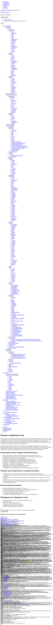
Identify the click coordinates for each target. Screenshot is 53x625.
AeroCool (14, 193)
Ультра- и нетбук (13, 151)
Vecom (13, 208)
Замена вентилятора (11, 397)
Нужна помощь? (7, 25)
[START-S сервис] (5, 12)
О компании (6, 4)
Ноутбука (11, 113)
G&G (13, 83)
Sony (13, 37)
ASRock (13, 195)
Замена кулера (15, 150)
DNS (13, 38)
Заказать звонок (4, 17)
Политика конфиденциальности (20, 604)
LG (12, 258)
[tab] (26, 517)
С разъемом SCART (16, 332)
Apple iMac (14, 130)
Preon (13, 217)
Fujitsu (13, 251)
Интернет (11, 371)
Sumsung (14, 120)
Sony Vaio (14, 111)
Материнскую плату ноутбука (13, 404)
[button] (4, 517)
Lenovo (13, 50)
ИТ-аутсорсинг (6, 419)
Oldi (13, 203)
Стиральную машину (14, 343)
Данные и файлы (7, 422)
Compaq (13, 43)
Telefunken (14, 304)
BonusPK (14, 219)
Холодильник (12, 337)
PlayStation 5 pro (15, 291)
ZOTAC (13, 209)
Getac (13, 237)
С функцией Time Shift (17, 335)
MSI (13, 35)
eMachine (14, 225)
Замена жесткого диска (11, 398)
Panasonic (14, 256)
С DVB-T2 (14, 323)
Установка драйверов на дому (19, 354)
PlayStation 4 (14, 292)
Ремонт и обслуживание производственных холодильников (26, 339)
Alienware (14, 187)
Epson (13, 81)
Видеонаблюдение (13, 366)
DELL (13, 250)
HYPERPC (14, 201)
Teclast (13, 140)
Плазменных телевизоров (18, 314)
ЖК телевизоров (15, 312)
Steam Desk (14, 287)
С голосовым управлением (18, 324)
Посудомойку (12, 341)
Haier (13, 233)
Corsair (13, 197)
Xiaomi (13, 232)
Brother (13, 78)
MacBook (14, 75)
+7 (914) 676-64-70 (7, 19)
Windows (11, 360)
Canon (13, 80)
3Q (12, 239)
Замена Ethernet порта (17, 141)
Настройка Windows (16, 362)
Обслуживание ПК (10, 420)
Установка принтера (11, 414)
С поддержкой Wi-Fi (16, 327)
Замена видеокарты (10, 393)
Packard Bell (14, 46)
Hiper (13, 133)
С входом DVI (15, 333)
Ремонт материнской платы (18, 148)
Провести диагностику (11, 93)
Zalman (13, 213)
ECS (13, 199)
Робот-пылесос (12, 348)
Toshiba (13, 45)
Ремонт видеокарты (10, 401)
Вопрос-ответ (6, 2)
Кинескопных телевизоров (18, 318)
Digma (13, 229)
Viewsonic (14, 261)
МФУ (10, 266)
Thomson (14, 306)
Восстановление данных (12, 423)
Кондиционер (12, 344)
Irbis (13, 220)
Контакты (5, 7)
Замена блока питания (17, 144)
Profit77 (13, 204)
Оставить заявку (4, 511)
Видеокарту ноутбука (11, 403)
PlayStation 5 (14, 288)
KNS (13, 202)
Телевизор (11, 295)
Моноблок (11, 127)
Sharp (13, 279)
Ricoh (13, 90)
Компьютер (11, 29)
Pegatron (13, 206)
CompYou (14, 218)
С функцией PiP (15, 329)
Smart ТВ (14, 316)
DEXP (13, 41)
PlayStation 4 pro (15, 293)
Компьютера (12, 96)
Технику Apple (12, 156)
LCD (13, 319)
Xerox (13, 92)
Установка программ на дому (18, 356)
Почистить (8, 27)
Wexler (13, 211)
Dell (12, 44)
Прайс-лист (6, 5)
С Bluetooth (14, 325)
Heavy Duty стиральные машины (16, 346)
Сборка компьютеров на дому (19, 358)
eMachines (14, 40)
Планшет (11, 153)
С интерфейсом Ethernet (17, 328)
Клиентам (5, 1)
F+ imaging (14, 164)
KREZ (13, 238)
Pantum (13, 88)
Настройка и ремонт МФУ (12, 416)
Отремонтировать (10, 124)
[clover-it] (4, 606)
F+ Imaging (14, 82)
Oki (12, 274)
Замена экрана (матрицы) (12, 407)
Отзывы (5, 6)
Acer (2, 23)
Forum (13, 214)
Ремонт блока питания (11, 391)
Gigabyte (11, 379)
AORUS (13, 240)
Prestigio (13, 227)
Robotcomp (14, 216)
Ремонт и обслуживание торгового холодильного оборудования (27, 340)
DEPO (13, 212)
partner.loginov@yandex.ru (6, 10)
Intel (13, 191)
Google (13, 241)
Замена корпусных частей (12, 409)
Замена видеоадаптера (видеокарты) (20, 146)
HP (12, 49)
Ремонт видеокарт (10, 392)
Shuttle (13, 207)
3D (12, 322)
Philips (13, 301)
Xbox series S (15, 285)
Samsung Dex (15, 188)
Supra (13, 307)
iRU (12, 34)
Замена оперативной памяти (18, 143)
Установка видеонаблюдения (13, 418)
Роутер (10, 370)
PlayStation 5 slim (15, 290)
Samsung (14, 48)
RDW (13, 139)
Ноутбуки (5, 400)
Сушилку (11, 345)
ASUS (13, 51)
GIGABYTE (14, 39)
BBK (13, 308)
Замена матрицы (15, 149)
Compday (14, 196)
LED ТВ (14, 313)
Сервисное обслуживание (12, 374)
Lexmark (14, 87)
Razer (13, 245)
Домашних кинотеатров (17, 320)
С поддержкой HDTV (17, 330)
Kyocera (13, 86)
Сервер (10, 369)
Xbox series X (15, 286)
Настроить (8, 349)
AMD (13, 192)
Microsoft (14, 234)
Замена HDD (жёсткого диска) (19, 145)
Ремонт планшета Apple (17, 155)
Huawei (13, 244)
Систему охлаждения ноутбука (13, 402)
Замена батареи (9, 406)
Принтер (11, 76)
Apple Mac (14, 33)
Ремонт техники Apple (11, 412)
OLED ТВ (14, 317)
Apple (4, 411)
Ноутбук (11, 53)
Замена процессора (10, 396)
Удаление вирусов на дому (18, 355)
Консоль (11, 282)
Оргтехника (6, 413)
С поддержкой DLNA (17, 334)
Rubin (13, 311)
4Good (13, 228)
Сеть (10, 367)
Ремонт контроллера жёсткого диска (14, 395)
